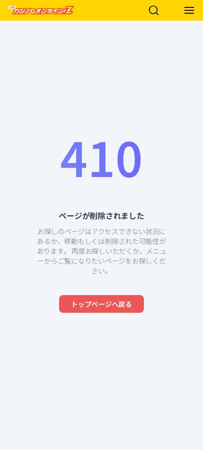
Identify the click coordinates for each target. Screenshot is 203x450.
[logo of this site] (41, 10)
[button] (189, 10)
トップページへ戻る (101, 304)
